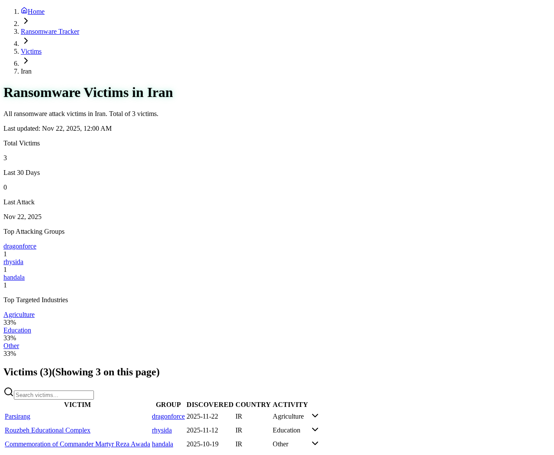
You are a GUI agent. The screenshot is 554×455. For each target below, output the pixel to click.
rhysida (13, 261)
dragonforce (19, 246)
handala (14, 277)
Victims (31, 51)
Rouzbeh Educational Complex (47, 430)
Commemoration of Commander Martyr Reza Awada (77, 444)
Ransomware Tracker (50, 31)
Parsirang (17, 416)
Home (36, 11)
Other (11, 345)
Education (17, 330)
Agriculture (19, 314)
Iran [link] (26, 71)
